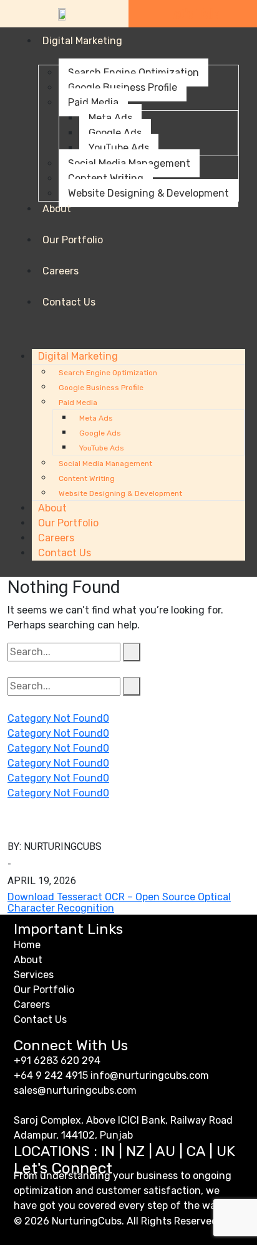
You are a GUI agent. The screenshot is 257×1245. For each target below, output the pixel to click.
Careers (60, 271)
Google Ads (115, 133)
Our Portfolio (72, 240)
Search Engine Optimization (133, 72)
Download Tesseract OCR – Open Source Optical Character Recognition (119, 902)
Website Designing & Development (148, 193)
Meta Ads (110, 118)
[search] (131, 652)
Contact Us (68, 302)
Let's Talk (193, 13)
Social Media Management (129, 163)
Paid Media (93, 102)
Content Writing (105, 178)
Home (27, 945)
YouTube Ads (119, 148)
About (56, 209)
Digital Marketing (82, 41)
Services (34, 975)
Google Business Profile (122, 87)
